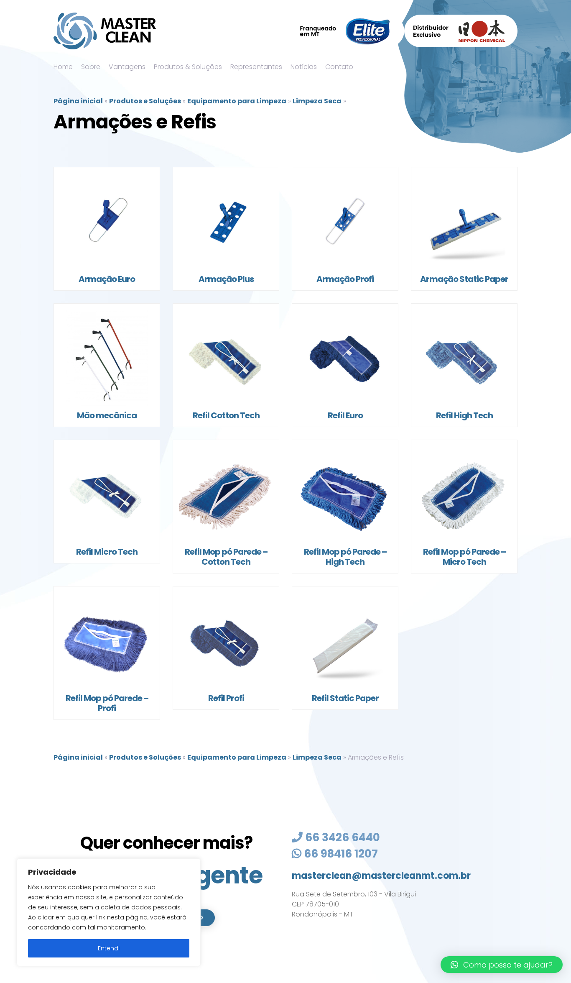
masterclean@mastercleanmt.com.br (381, 875)
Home (63, 67)
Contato (339, 67)
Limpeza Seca (317, 101)
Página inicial (78, 101)
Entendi (109, 948)
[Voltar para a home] (105, 31)
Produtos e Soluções (145, 101)
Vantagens (127, 67)
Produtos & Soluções (188, 67)
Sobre (90, 67)
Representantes (256, 67)
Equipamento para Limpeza (236, 101)
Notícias (304, 67)
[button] (502, 964)
